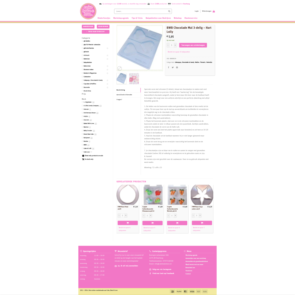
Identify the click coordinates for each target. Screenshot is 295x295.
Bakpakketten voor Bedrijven (158, 18)
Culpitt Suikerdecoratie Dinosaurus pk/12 (148, 209)
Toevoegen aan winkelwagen (193, 45)
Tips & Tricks (137, 18)
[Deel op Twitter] (173, 67)
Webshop (177, 18)
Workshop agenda (121, 18)
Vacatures (189, 271)
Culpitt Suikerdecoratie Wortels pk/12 (172, 209)
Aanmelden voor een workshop (196, 258)
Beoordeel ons (190, 267)
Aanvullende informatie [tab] (124, 95)
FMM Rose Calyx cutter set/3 (197, 208)
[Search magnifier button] (169, 11)
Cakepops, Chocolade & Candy (184, 62)
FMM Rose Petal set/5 (123, 208)
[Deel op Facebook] (169, 67)
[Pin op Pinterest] (177, 67)
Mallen (197, 62)
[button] (119, 68)
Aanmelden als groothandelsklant (197, 261)
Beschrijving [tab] (121, 90)
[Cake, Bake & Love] (88, 11)
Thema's (202, 62)
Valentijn (209, 62)
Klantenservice (190, 18)
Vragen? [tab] (119, 99)
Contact (188, 274)
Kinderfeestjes (104, 18)
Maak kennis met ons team (194, 264)
